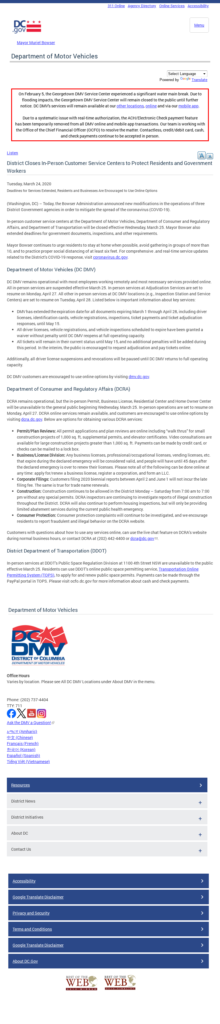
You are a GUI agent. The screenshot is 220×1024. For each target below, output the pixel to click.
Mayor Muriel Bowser (36, 42)
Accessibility (198, 5)
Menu (199, 25)
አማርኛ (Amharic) (22, 731)
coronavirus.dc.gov (110, 257)
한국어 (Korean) (21, 749)
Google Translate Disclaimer (38, 897)
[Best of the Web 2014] (81, 990)
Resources (20, 785)
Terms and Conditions (32, 929)
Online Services (172, 5)
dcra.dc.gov (31, 419)
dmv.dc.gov (139, 376)
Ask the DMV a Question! (29, 722)
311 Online (116, 5)
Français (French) (23, 743)
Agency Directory (142, 5)
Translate (199, 79)
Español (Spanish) (23, 755)
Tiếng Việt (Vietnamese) (28, 761)
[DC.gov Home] (27, 32)
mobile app (188, 106)
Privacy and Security (31, 913)
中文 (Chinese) (20, 737)
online (151, 106)
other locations (130, 106)
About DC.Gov (25, 961)
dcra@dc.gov (142, 538)
